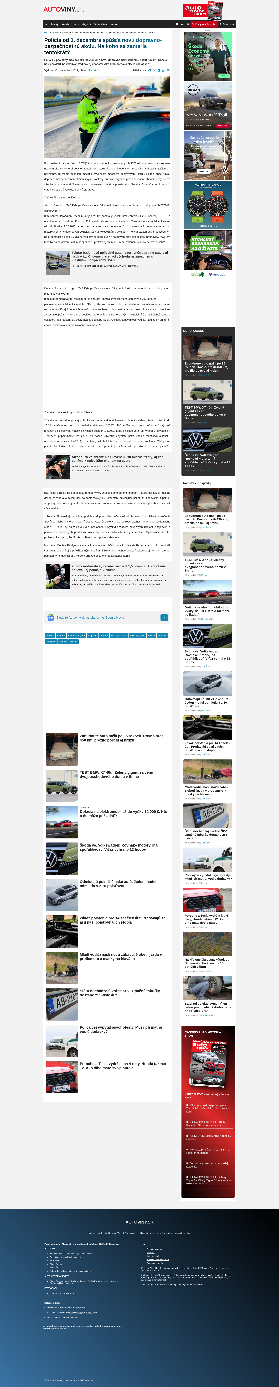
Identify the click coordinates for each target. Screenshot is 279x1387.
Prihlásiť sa (228, 24)
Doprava (92, 635)
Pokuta (104, 635)
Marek (204, 423)
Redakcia (94, 70)
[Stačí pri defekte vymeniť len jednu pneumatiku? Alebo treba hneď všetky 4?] (207, 999)
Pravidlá (162, 635)
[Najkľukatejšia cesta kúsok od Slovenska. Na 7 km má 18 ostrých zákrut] (207, 955)
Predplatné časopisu (205, 24)
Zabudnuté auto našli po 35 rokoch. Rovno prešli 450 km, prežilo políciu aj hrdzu (122, 738)
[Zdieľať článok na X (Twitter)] (154, 70)
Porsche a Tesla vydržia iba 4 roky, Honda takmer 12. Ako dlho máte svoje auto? (123, 1066)
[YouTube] (182, 24)
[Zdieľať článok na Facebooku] (149, 70)
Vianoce (63, 641)
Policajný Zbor (137, 635)
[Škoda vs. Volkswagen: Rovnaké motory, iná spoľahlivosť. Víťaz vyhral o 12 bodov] (62, 873)
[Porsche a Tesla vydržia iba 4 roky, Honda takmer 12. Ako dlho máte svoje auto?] (62, 1092)
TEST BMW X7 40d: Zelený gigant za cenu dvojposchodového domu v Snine (116, 774)
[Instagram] (188, 24)
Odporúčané (100, 24)
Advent (50, 635)
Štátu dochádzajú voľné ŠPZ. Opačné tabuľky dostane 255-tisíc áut (206, 834)
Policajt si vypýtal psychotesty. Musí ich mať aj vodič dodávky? (208, 876)
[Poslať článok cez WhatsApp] (163, 70)
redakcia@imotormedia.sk (79, 1271)
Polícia (151, 635)
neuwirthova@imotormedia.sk (83, 1312)
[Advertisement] (107, 694)
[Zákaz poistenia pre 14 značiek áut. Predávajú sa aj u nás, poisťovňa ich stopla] (62, 946)
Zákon (74, 641)
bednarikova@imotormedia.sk (79, 1253)
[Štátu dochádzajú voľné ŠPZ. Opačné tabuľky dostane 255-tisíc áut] (62, 1019)
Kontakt (114, 24)
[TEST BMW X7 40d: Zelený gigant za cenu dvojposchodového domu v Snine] (62, 800)
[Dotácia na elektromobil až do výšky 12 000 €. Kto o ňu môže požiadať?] (62, 837)
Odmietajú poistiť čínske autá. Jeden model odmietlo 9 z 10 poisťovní (118, 884)
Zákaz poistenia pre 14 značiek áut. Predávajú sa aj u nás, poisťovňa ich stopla (122, 920)
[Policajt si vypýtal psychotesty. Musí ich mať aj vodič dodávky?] (62, 1055)
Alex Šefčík (206, 375)
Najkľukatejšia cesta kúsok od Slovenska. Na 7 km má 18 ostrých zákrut (207, 963)
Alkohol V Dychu (76, 635)
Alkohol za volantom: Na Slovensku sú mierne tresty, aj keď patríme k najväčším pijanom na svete (118, 458)
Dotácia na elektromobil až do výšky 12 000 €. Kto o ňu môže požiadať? (207, 611)
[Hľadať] (46, 24)
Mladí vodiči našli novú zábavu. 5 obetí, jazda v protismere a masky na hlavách (121, 957)
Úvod (46, 32)
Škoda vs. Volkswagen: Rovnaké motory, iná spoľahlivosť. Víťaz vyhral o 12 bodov (119, 847)
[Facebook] (177, 24)
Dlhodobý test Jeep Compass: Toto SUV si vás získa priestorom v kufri (207, 1108)
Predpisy (50, 641)
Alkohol (61, 635)
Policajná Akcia (118, 635)
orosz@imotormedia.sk (71, 1257)
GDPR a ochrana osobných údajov (60, 1317)
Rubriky (54, 24)
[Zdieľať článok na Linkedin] (159, 70)
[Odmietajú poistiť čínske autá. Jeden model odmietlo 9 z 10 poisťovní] (62, 910)
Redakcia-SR (207, 619)
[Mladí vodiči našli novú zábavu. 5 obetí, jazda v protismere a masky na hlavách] (62, 982)
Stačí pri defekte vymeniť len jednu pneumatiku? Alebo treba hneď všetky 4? (208, 1007)
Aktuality (66, 24)
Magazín (86, 24)
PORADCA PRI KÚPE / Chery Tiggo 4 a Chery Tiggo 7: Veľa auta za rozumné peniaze (209, 1180)
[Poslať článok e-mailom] (168, 70)
